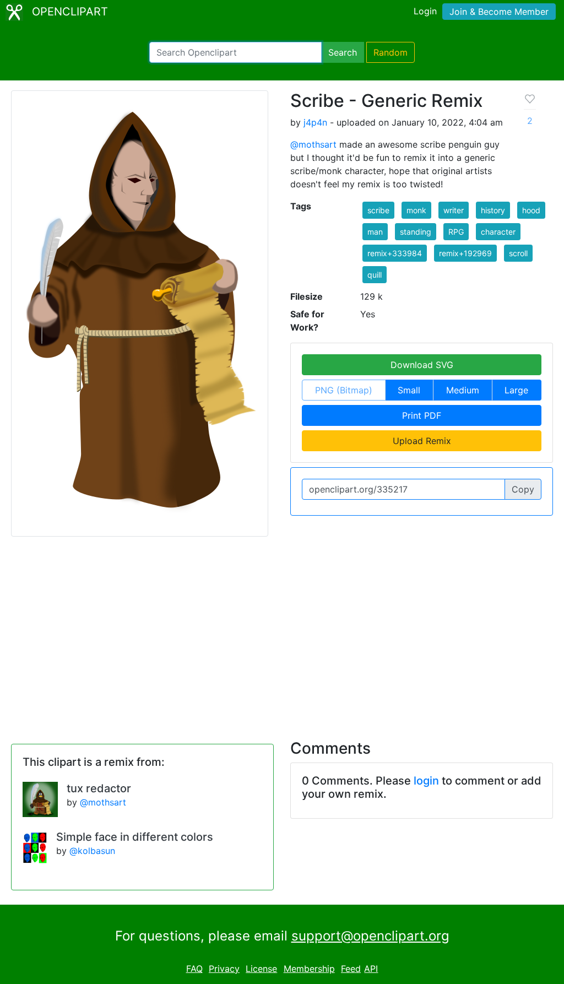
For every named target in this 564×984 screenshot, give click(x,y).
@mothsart (313, 144)
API (371, 968)
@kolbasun (92, 850)
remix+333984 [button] (394, 253)
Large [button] (516, 390)
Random (390, 52)
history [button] (493, 210)
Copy (523, 489)
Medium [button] (462, 390)
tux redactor (99, 788)
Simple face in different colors (134, 837)
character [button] (498, 231)
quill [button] (374, 274)
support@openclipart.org (370, 936)
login (426, 780)
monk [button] (416, 210)
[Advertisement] (282, 631)
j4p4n (315, 122)
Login (425, 11)
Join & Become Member (499, 11)
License (261, 968)
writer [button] (453, 210)
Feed (351, 968)
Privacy (224, 968)
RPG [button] (456, 231)
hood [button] (531, 210)
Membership (309, 968)
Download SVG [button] (422, 364)
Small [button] (409, 390)
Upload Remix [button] (422, 440)
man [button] (375, 231)
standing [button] (415, 231)
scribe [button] (378, 210)
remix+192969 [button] (465, 253)
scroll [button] (518, 253)
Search (342, 52)
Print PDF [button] (421, 415)
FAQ (194, 968)
